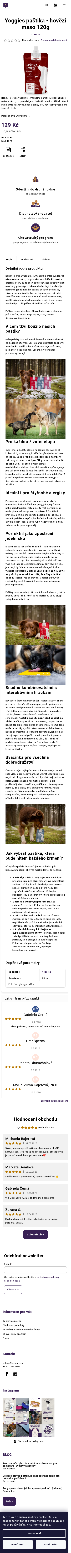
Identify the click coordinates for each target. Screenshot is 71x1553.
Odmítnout (18, 1544)
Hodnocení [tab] (27, 259)
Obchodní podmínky (14, 1325)
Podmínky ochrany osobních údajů (21, 1329)
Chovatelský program (14, 1334)
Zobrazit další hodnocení (54, 1101)
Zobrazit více (35, 1234)
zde (47, 1525)
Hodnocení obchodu (35, 1119)
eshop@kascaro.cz (13, 1363)
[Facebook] (7, 1374)
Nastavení (34, 1533)
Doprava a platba (12, 1321)
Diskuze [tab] (46, 259)
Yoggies (35, 34)
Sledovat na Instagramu (31, 1441)
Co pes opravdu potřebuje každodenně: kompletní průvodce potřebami (31, 1477)
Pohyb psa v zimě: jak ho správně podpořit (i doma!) (32, 1488)
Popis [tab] (9, 259)
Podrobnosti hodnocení (54, 40)
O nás (6, 1338)
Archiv (9, 1501)
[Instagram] (15, 1374)
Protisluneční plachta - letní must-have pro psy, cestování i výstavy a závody (30, 1464)
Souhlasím (50, 1544)
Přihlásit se (13, 1289)
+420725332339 (11, 1366)
